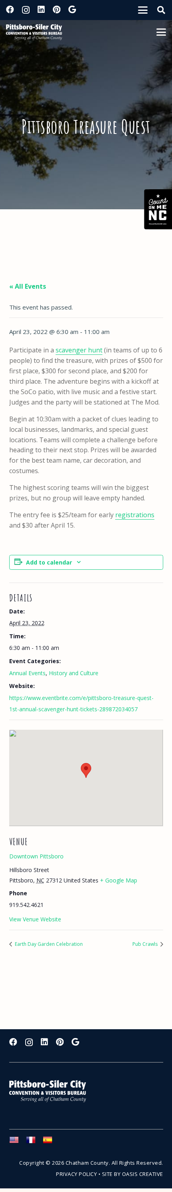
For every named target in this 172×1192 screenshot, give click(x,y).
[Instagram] (26, 10)
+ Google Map (118, 880)
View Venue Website (35, 919)
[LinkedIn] (41, 10)
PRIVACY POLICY (76, 1174)
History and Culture (73, 673)
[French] (34, 1142)
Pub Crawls (145, 944)
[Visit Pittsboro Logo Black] (34, 32)
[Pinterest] (56, 10)
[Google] (72, 10)
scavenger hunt (79, 350)
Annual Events (27, 673)
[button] (142, 10)
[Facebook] (10, 10)
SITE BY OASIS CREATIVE (132, 1174)
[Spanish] (51, 1142)
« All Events (27, 286)
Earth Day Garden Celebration (48, 944)
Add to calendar (49, 562)
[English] (17, 1142)
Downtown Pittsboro (36, 856)
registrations (134, 514)
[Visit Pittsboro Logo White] (51, 1091)
